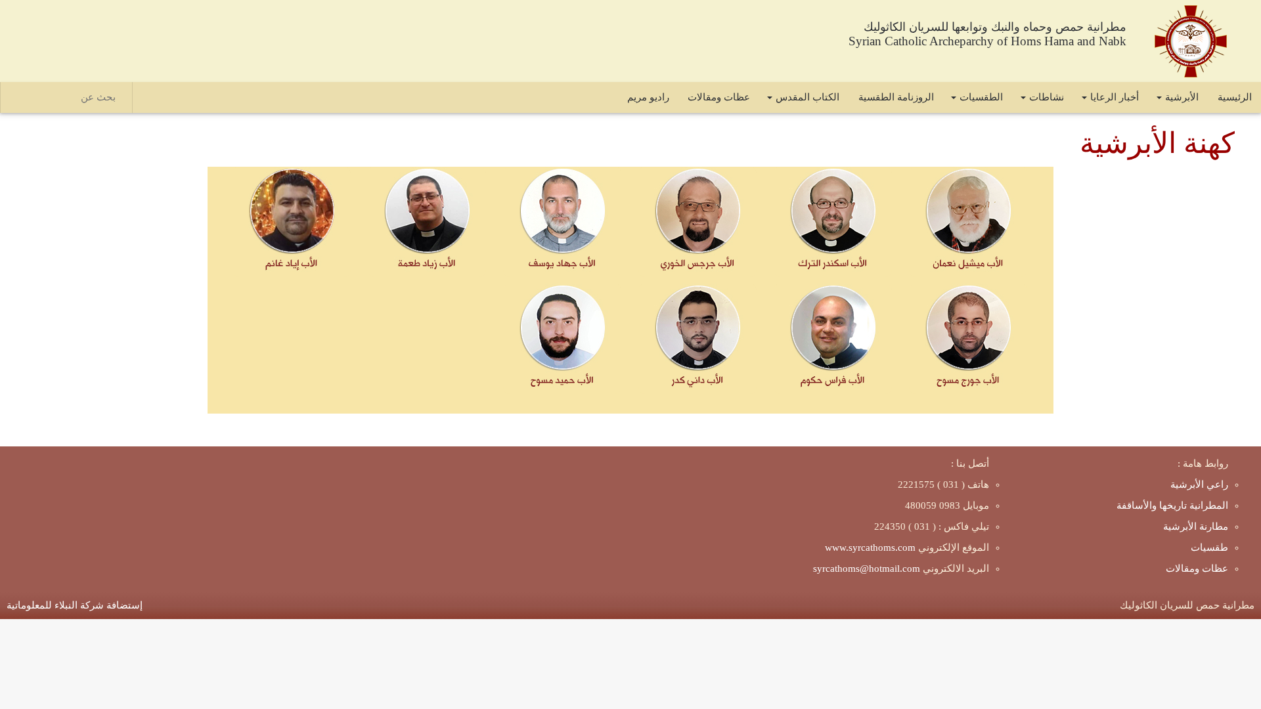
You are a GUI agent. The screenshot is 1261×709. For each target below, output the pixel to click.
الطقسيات (981, 97)
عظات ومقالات (719, 97)
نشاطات (1046, 97)
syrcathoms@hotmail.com (866, 568)
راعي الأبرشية (1199, 484)
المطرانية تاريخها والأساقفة (1172, 505)
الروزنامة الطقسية (896, 97)
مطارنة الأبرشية (1195, 526)
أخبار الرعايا (1114, 97)
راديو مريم (648, 97)
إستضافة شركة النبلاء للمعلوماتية (75, 605)
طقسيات (1209, 547)
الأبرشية (1182, 97)
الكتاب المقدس (807, 97)
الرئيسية (1235, 97)
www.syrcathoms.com (870, 547)
